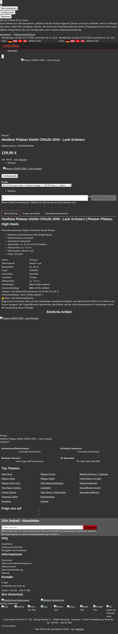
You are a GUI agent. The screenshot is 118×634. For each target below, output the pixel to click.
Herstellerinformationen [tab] (56, 213)
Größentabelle (10, 176)
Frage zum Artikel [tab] (31, 213)
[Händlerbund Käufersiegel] (15, 600)
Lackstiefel (46, 488)
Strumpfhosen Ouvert (90, 488)
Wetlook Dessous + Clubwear (94, 474)
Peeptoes (6, 501)
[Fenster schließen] (3, 56)
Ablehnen (5, 16)
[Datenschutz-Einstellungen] (1, 2)
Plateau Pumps (48, 474)
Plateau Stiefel (48, 478)
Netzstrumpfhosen (88, 483)
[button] (59, 632)
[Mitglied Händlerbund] (52, 600)
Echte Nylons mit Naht (90, 478)
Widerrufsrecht (9, 566)
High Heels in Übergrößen (53, 492)
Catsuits (44, 501)
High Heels (7, 474)
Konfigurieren (7, 12)
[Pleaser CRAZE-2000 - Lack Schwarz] (22, 168)
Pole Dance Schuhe (11, 488)
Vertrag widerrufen (9, 603)
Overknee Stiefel (10, 497)
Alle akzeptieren (9, 8)
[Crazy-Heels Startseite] (11, 45)
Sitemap (6, 573)
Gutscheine (7, 544)
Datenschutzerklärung (24, 34)
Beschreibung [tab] (11, 213)
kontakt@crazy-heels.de (13, 586)
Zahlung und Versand (12, 547)
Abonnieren (90, 527)
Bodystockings (48, 497)
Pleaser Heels (8, 478)
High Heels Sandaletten (52, 483)
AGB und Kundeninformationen (17, 563)
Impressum (5, 34)
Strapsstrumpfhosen (89, 492)
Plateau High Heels (11, 483)
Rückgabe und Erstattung (14, 550)
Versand (23, 159)
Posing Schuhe (9, 492)
